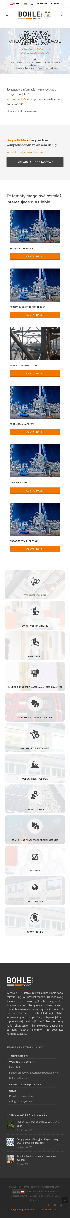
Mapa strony (35, 1200)
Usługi (12, 1090)
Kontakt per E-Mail (18, 99)
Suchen (18, 27)
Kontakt (56, 3)
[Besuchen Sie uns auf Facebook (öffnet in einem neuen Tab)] (48, 1204)
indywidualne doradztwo (35, 162)
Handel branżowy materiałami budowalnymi (34, 1072)
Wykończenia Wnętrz (22, 1061)
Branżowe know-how (35, 48)
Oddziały (42, 3)
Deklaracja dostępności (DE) (43, 1195)
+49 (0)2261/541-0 (49, 1209)
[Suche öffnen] (62, 15)
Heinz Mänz (15, 1067)
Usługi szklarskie (18, 1077)
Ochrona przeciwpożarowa (25, 1084)
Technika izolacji (18, 1055)
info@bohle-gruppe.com (22, 1209)
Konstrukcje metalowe (21, 1096)
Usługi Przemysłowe (20, 1101)
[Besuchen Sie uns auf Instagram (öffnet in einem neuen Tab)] (60, 1204)
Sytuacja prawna (19, 1195)
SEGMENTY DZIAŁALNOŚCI (26, 1047)
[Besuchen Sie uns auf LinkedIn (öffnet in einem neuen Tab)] (54, 1204)
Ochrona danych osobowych (41, 1191)
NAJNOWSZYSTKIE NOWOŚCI (28, 1114)
